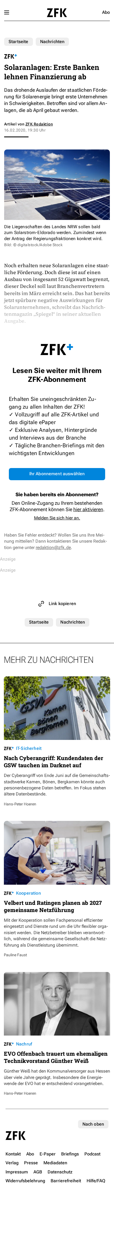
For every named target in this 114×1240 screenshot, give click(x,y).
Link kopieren (62, 603)
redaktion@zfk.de (53, 547)
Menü (6, 12)
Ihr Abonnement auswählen (57, 473)
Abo (106, 12)
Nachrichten (52, 41)
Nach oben (93, 1124)
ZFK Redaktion (39, 124)
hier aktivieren (88, 509)
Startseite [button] (57, 12)
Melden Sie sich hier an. (57, 518)
